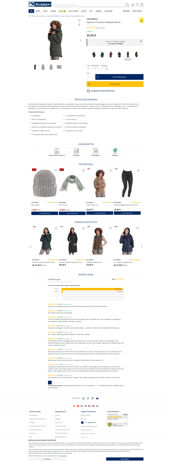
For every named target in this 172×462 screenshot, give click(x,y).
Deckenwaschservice (61, 433)
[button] (62, 11)
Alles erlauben (125, 459)
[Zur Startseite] (40, 4)
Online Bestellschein (35, 430)
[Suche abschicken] (128, 5)
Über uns (83, 419)
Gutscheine (32, 433)
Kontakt (57, 415)
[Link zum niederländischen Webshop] (86, 406)
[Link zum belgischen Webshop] (90, 406)
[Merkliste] (137, 4)
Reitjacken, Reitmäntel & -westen (55, 16)
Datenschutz (63, 456)
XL (102, 68)
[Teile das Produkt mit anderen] (79, 24)
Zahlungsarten (33, 415)
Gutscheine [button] (108, 11)
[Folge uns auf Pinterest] (92, 398)
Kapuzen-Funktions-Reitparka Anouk (74, 16)
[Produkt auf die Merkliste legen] (79, 20)
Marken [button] (98, 11)
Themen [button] (53, 11)
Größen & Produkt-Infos (62, 430)
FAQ (30, 437)
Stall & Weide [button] (73, 11)
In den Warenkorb (99, 213)
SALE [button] (91, 11)
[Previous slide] (29, 40)
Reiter (33, 16)
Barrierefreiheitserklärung (89, 426)
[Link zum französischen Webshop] (82, 406)
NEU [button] (31, 11)
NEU (29, 16)
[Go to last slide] (30, 246)
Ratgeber (105, 66)
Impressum (84, 437)
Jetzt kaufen (115, 84)
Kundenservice (60, 412)
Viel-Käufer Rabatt (60, 426)
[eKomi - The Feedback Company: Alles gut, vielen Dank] (117, 420)
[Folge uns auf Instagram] (83, 398)
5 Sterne (56, 289)
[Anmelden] (132, 4)
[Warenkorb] (142, 4)
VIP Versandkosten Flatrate (37, 426)
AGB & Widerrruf (86, 430)
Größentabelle (95, 66)
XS (88, 68)
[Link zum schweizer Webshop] (78, 406)
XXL (106, 68)
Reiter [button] (38, 11)
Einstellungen (47, 459)
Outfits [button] (83, 11)
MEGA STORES (137, 11)
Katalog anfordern (60, 437)
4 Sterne (56, 291)
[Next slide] (80, 40)
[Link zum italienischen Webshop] (97, 406)
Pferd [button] (45, 11)
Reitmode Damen (41, 16)
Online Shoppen (35, 412)
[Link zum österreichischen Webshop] (74, 406)
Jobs (89, 422)
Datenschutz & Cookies (88, 433)
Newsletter (58, 422)
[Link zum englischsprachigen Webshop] (93, 406)
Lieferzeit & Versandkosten (37, 419)
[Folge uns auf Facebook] (88, 398)
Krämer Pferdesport (88, 412)
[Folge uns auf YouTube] (97, 398)
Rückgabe (32, 422)
